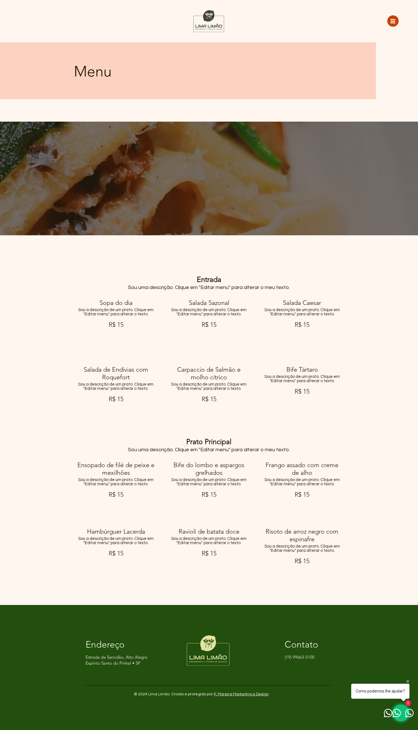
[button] (393, 21)
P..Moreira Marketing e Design (241, 694)
